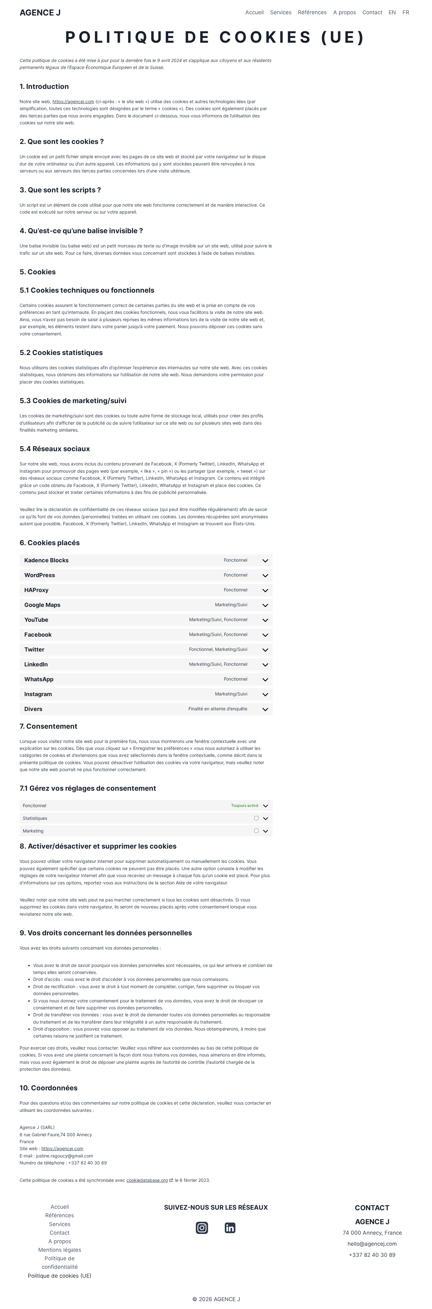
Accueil (254, 12)
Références (312, 12)
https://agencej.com (73, 101)
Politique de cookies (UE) (59, 1276)
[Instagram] (201, 1227)
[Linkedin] (230, 1227)
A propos (344, 12)
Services (281, 12)
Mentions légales (59, 1250)
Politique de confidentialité (60, 1262)
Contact (372, 12)
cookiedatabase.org (147, 1180)
